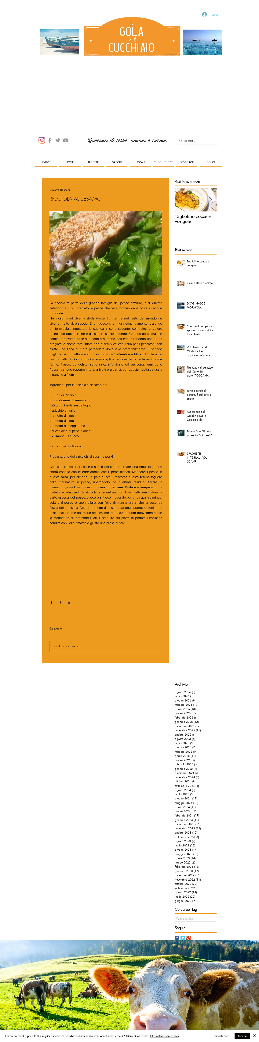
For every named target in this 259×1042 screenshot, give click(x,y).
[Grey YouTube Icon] (65, 97)
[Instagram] (41, 97)
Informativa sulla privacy (164, 1036)
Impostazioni (221, 1036)
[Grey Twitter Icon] (57, 97)
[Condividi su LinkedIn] (70, 559)
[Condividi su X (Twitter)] (60, 559)
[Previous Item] (181, 157)
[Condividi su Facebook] (51, 559)
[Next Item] (210, 157)
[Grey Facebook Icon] (49, 97)
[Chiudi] (254, 1036)
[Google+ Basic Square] (188, 895)
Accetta (242, 1036)
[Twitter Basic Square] (183, 895)
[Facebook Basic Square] (177, 895)
